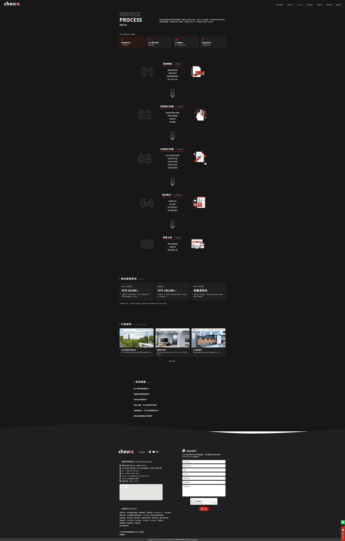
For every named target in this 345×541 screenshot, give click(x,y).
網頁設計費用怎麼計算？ (142, 394)
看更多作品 (172, 361)
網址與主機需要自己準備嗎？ (143, 416)
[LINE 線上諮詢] (343, 522)
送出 (205, 509)
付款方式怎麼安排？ (140, 400)
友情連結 (122, 534)
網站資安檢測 (123, 526)
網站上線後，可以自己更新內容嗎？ (146, 405)
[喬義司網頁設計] (12, 3)
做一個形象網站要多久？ (142, 389)
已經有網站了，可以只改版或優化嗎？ (146, 411)
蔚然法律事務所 (129, 532)
